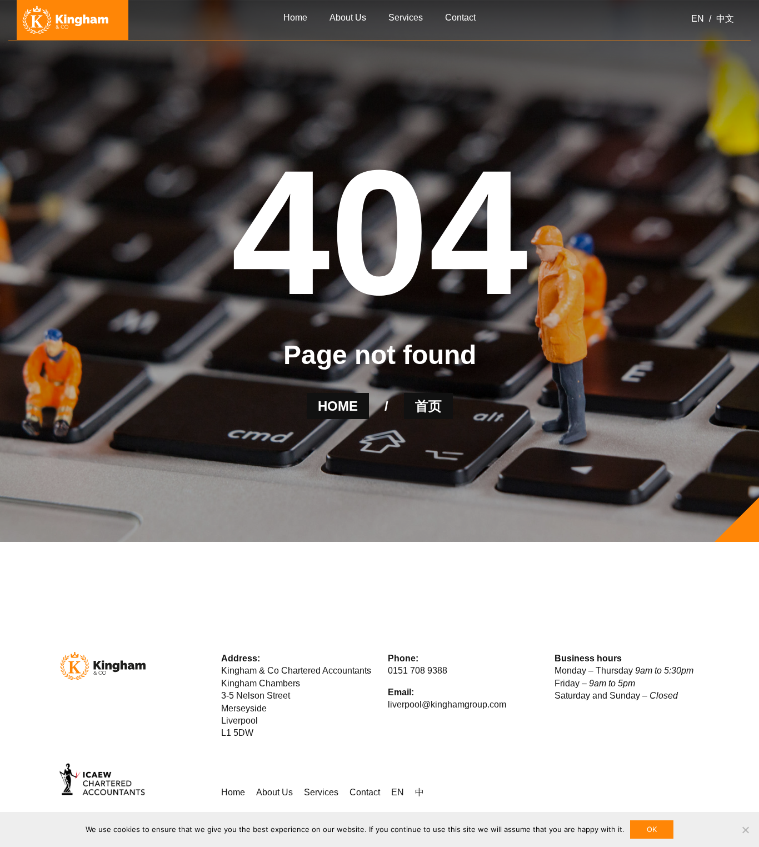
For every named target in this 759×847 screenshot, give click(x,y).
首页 (428, 405)
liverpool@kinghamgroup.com (447, 704)
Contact (364, 792)
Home (233, 792)
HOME (338, 405)
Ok (652, 829)
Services (321, 792)
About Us (274, 792)
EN (397, 792)
